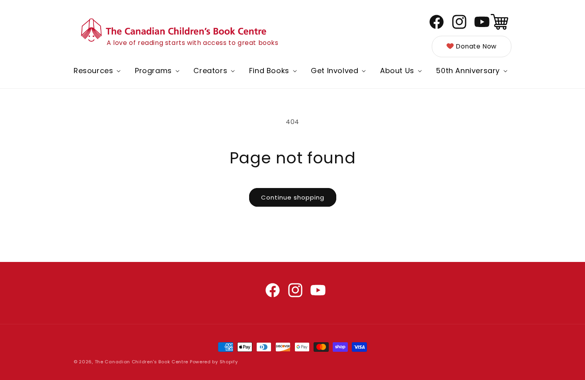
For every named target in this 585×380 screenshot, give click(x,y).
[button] (96, 70)
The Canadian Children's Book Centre (142, 362)
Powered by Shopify (214, 362)
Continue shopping (292, 197)
